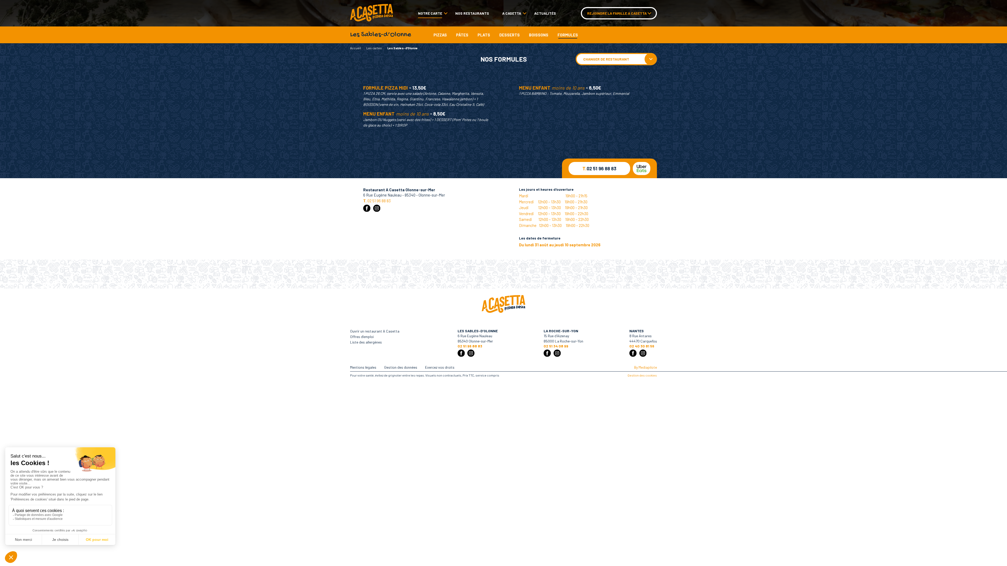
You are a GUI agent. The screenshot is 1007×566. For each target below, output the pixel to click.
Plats (484, 34)
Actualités (545, 13)
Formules (568, 34)
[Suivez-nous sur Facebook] (367, 208)
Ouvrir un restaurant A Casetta (374, 331)
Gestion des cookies (642, 375)
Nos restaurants (472, 13)
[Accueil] (371, 13)
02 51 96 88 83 (599, 168)
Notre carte (430, 13)
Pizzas (440, 34)
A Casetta (511, 13)
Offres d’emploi (362, 336)
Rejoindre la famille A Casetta (617, 13)
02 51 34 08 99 (556, 346)
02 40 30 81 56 (641, 346)
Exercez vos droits (439, 367)
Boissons (538, 34)
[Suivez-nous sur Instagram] (377, 208)
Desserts (509, 34)
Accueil (355, 48)
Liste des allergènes (366, 342)
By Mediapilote (645, 367)
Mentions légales (363, 367)
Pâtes (462, 34)
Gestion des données (400, 367)
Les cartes (374, 48)
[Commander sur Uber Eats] (641, 168)
